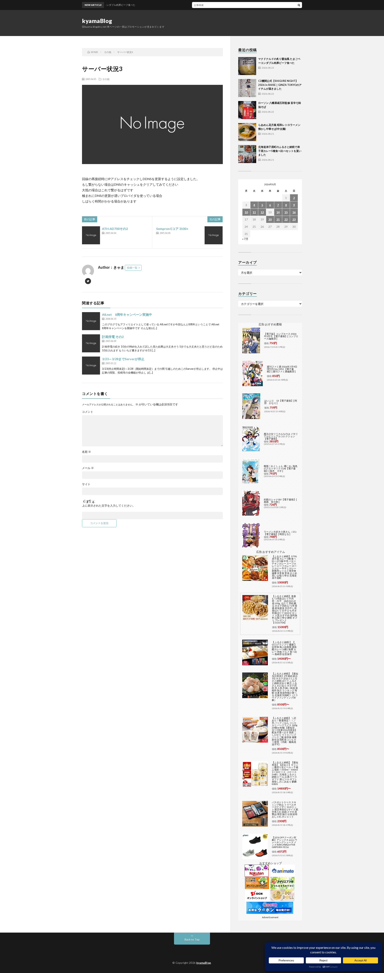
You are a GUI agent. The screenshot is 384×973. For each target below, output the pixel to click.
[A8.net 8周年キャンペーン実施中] (91, 321)
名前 (86, 451)
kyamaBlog (97, 21)
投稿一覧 (132, 267)
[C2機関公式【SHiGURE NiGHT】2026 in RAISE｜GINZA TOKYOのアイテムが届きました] (247, 88)
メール (88, 468)
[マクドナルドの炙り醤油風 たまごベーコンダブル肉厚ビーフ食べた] (247, 66)
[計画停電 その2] (91, 343)
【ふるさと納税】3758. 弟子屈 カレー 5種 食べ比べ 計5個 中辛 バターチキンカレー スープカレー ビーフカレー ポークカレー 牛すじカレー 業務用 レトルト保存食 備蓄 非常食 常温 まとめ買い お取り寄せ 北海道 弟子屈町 (284, 567)
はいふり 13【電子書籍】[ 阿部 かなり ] (280, 402)
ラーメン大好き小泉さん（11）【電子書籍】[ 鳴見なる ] (281, 533)
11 (254, 212)
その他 (105, 79)
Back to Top (192, 939)
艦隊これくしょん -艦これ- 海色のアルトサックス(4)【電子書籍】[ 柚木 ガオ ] (280, 468)
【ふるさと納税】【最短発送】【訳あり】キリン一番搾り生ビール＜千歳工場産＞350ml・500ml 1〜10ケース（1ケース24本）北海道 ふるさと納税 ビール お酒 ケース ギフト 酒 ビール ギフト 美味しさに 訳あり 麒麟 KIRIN (285, 773)
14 (278, 212)
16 (294, 212)
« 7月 (245, 238)
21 (278, 219)
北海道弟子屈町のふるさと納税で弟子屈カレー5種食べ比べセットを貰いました (279, 150)
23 (294, 219)
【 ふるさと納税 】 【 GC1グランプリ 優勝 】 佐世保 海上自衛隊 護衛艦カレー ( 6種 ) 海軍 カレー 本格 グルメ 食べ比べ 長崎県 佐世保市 (284, 648)
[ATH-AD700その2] (91, 235)
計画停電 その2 (113, 337)
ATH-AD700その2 (115, 228)
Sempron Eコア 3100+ (172, 228)
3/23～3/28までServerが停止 (123, 359)
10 (246, 212)
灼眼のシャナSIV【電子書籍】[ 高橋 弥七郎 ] (280, 500)
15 (286, 212)
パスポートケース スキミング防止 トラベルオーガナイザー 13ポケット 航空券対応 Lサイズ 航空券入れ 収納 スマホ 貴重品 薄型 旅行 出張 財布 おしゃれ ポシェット (285, 809)
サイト (86, 484)
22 (286, 219)
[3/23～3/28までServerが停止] (91, 366)
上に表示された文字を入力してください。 (108, 505)
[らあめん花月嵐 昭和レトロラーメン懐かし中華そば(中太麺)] (247, 132)
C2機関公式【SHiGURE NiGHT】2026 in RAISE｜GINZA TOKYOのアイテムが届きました (280, 84)
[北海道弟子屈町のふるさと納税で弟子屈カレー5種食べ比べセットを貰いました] (247, 154)
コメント (87, 411)
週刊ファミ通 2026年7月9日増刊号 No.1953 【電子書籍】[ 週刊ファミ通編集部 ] (282, 369)
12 (262, 212)
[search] (299, 5)
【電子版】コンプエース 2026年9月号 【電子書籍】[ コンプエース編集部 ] (281, 336)
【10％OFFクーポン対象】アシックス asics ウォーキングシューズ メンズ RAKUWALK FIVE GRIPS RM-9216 (284, 842)
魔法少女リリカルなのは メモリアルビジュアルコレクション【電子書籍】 (281, 436)
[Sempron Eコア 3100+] (214, 235)
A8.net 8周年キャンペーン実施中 (127, 314)
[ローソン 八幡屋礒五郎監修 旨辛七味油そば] (247, 110)
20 (270, 219)
